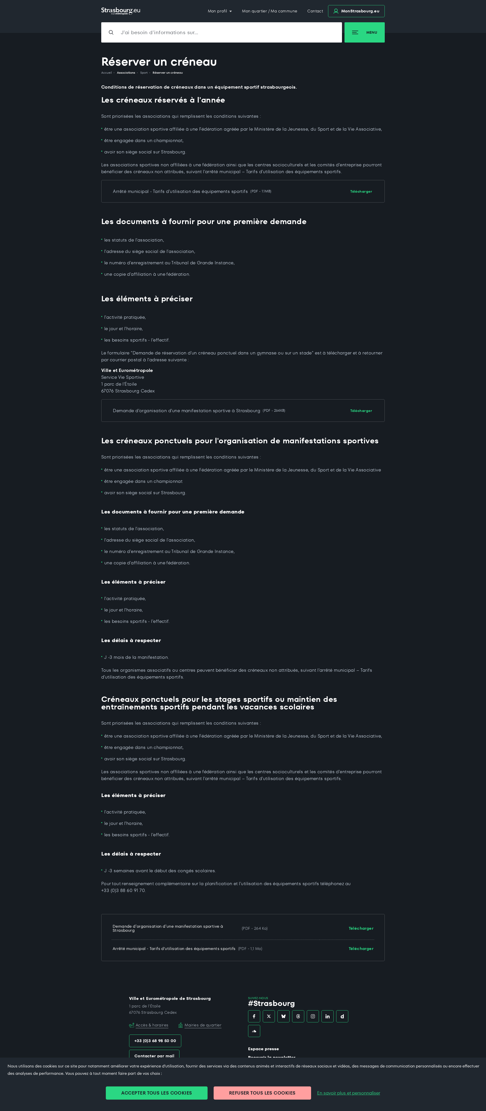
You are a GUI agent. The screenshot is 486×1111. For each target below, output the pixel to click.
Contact (315, 11)
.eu (360, 11)
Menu (371, 32)
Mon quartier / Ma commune (269, 11)
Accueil (106, 72)
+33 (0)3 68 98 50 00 (155, 1041)
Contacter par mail (154, 1056)
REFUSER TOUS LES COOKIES (262, 1093)
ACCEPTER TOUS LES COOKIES (156, 1093)
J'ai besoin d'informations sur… (159, 32)
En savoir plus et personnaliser (348, 1093)
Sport (144, 72)
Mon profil (218, 11)
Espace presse (263, 1049)
